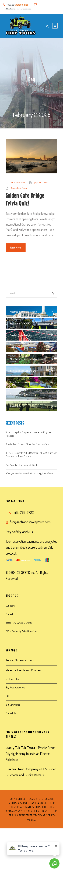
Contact (9, 614)
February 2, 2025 (17, 182)
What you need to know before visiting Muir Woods (29, 473)
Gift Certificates (13, 704)
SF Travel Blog (12, 678)
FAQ (7, 696)
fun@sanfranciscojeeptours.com (30, 522)
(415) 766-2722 (22, 5)
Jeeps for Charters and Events (19, 660)
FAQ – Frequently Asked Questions (21, 631)
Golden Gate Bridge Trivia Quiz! (25, 199)
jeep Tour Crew (40, 182)
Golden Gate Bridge (18, 188)
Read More (15, 247)
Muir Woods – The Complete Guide (22, 464)
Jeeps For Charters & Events (18, 622)
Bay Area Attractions (15, 687)
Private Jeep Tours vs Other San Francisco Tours (28, 444)
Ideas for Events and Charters (23, 670)
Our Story (10, 605)
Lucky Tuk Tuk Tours (20, 747)
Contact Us (11, 713)
